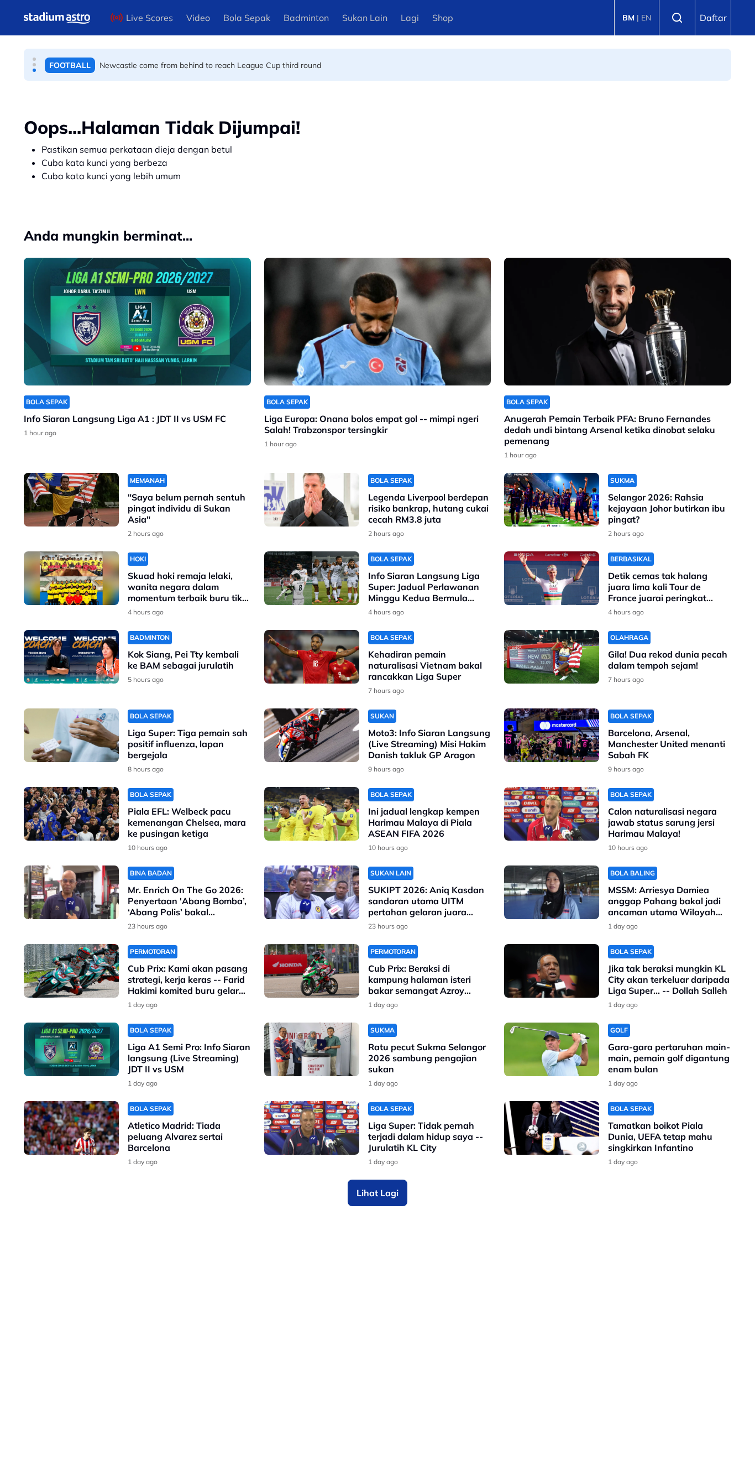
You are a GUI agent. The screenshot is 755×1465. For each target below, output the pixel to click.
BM (628, 18)
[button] (34, 59)
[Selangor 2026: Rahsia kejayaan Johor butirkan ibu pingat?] (551, 499)
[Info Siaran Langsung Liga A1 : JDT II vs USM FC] (137, 321)
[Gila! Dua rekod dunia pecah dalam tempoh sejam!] (551, 657)
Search (677, 17)
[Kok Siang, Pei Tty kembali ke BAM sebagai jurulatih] (71, 657)
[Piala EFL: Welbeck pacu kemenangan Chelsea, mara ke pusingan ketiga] (71, 814)
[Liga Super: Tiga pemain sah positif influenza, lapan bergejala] (71, 735)
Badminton (306, 17)
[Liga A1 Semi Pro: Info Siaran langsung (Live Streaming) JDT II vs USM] (71, 1049)
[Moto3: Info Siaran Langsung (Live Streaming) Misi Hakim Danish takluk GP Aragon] (311, 735)
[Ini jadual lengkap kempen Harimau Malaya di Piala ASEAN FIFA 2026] (311, 814)
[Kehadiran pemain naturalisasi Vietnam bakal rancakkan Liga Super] (311, 657)
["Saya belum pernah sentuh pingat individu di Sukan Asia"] (71, 499)
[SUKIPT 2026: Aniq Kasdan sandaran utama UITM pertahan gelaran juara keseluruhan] (311, 892)
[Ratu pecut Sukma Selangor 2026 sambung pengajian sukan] (311, 1049)
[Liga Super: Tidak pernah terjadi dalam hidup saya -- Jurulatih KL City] (311, 1128)
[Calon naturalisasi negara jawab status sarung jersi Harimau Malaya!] (551, 814)
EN (646, 18)
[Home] (57, 17)
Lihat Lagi (377, 1192)
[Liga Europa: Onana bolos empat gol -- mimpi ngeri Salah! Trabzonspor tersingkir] (377, 321)
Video (198, 17)
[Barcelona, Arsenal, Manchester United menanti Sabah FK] (551, 735)
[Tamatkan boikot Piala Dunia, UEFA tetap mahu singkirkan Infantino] (551, 1128)
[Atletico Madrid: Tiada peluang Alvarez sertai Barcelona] (71, 1128)
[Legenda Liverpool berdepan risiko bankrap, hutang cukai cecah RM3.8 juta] (311, 499)
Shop (442, 17)
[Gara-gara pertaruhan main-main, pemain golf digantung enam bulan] (551, 1049)
